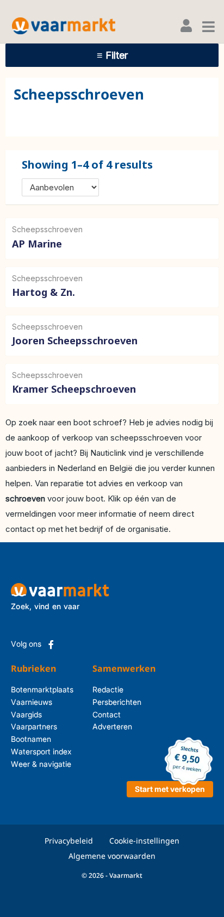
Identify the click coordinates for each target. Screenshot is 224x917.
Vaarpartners (34, 726)
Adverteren (106, 726)
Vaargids (26, 714)
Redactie (106, 689)
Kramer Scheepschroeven (74, 388)
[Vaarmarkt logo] (63, 25)
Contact (106, 714)
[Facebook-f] (51, 644)
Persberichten (106, 702)
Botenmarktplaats (42, 689)
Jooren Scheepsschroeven (75, 340)
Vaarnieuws (31, 702)
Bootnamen (31, 738)
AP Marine (37, 243)
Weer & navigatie (41, 764)
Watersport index (41, 751)
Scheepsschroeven (47, 229)
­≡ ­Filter (112, 55)
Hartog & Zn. (43, 292)
